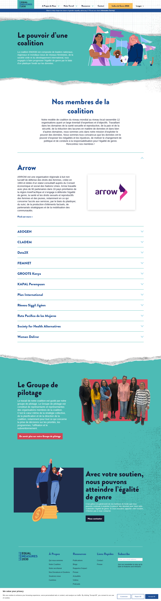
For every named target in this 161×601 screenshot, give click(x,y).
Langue (139, 5)
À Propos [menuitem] (54, 554)
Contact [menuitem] (101, 5)
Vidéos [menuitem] (75, 580)
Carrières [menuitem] (52, 580)
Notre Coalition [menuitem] (55, 564)
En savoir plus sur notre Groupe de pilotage (40, 436)
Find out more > (25, 216)
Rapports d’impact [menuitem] (80, 568)
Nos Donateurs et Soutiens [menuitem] (59, 572)
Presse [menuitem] (75, 572)
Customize (124, 596)
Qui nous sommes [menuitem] (56, 560)
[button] (50, 5)
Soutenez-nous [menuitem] (55, 576)
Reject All (138, 596)
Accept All (151, 596)
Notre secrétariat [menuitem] (55, 568)
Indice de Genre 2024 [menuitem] (120, 5)
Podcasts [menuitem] (76, 584)
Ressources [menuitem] (79, 554)
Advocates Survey (107, 10)
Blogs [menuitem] (75, 564)
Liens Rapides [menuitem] (105, 554)
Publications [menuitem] (77, 560)
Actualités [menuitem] (76, 576)
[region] (80, 594)
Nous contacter (95, 518)
